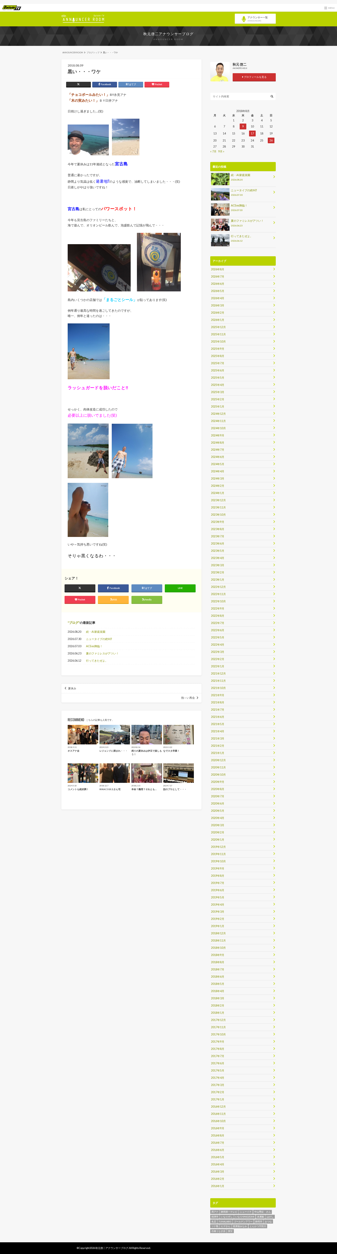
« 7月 (213, 151)
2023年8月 (217, 529)
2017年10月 (218, 1034)
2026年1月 (217, 319)
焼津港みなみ (240, 1226)
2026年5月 (217, 291)
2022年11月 (218, 594)
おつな (268, 1221)
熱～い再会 (188, 697)
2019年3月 (217, 911)
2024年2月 (217, 485)
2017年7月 (217, 1056)
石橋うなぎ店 (218, 1231)
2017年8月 (217, 1048)
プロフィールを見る (255, 76)
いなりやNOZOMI (244, 1216)
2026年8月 (217, 269)
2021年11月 (218, 680)
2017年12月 (218, 1020)
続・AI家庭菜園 (95, 631)
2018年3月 (217, 998)
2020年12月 (218, 760)
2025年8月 (217, 356)
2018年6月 (217, 976)
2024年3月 (217, 478)
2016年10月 (218, 1121)
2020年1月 (217, 839)
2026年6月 (217, 283)
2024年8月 (217, 442)
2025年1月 (217, 406)
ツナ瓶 (214, 1226)
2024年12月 (218, 413)
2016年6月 (217, 1150)
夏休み (72, 688)
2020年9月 (217, 781)
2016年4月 (217, 1164)
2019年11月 (218, 854)
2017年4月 (217, 1077)
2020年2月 (217, 832)
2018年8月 (217, 962)
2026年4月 (217, 298)
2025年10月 (218, 341)
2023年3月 (217, 565)
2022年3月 (217, 651)
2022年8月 (217, 615)
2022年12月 (218, 586)
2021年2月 (217, 745)
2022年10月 (218, 601)
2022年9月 (217, 608)
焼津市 (214, 1216)
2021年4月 (217, 731)
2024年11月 (218, 421)
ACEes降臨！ (94, 646)
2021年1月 (217, 753)
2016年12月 (218, 1106)
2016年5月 (217, 1157)
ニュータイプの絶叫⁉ (99, 639)
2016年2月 (217, 1178)
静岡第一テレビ (229, 1211)
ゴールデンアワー (243, 1221)
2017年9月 (217, 1041)
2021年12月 (218, 673)
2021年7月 (217, 709)
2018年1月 (217, 1012)
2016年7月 (217, 1142)
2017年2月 (217, 1092)
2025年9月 (217, 348)
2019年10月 (218, 861)
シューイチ (246, 1211)
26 (271, 140)
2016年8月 (217, 1135)
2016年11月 (218, 1113)
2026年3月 (217, 305)
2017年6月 (217, 1063)
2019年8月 (217, 875)
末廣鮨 (260, 1216)
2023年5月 (217, 550)
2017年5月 (217, 1070)
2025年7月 (217, 363)
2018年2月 (217, 1005)
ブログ (73, 622)
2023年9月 (217, 521)
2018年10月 (218, 947)
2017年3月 (217, 1085)
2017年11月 (218, 1027)
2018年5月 (217, 983)
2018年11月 (218, 940)
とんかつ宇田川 (258, 1226)
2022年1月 (217, 666)
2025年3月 (217, 392)
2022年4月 (217, 644)
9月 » (221, 151)
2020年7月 (217, 796)
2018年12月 (218, 933)
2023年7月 (217, 536)
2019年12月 (218, 846)
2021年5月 (217, 724)
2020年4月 (217, 818)
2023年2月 (217, 572)
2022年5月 (217, 637)
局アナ (214, 1211)
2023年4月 (217, 558)
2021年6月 (217, 716)
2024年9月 (217, 435)
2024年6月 (217, 456)
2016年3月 (217, 1171)
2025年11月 (218, 334)
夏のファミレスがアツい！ (102, 653)
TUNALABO (225, 1221)
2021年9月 (217, 695)
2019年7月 (217, 883)
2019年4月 (217, 904)
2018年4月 (217, 991)
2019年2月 (217, 918)
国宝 (230, 1231)
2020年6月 (217, 803)
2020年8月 (217, 789)
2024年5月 (217, 464)
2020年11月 (218, 767)
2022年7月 (217, 623)
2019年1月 (217, 926)
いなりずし (227, 1216)
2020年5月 (217, 810)
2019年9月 (217, 868)
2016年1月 (217, 1186)
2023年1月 (217, 579)
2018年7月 (217, 969)
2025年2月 (217, 399)
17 (252, 133)
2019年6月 (217, 890)
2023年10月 (218, 514)
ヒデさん (225, 1226)
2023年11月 (218, 507)
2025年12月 (218, 327)
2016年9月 (217, 1128)
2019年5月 (217, 897)
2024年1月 (217, 493)
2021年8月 (217, 702)
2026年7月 (217, 276)
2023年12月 (218, 500)
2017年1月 (217, 1099)
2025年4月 (217, 384)
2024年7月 (217, 449)
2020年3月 (217, 825)
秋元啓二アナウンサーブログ (168, 34)
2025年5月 (217, 377)
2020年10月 (218, 774)
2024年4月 (217, 471)
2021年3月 (217, 738)
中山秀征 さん (262, 1211)
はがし (270, 1216)
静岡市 (258, 1221)
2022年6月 (217, 630)
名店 (213, 1221)
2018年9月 (217, 955)
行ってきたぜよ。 (97, 660)
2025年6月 (217, 370)
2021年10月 (218, 688)
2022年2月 (217, 659)
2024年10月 (218, 428)
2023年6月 (217, 543)
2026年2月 (217, 312)
